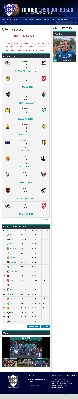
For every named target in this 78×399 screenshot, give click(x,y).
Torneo (4, 23)
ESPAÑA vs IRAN (26, 166)
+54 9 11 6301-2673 (33, 385)
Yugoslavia (13, 285)
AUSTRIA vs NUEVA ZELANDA (26, 198)
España (12, 307)
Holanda (12, 317)
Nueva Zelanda (14, 271)
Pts (47, 231)
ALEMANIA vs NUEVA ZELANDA (25, 70)
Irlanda (12, 244)
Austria (12, 276)
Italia (11, 289)
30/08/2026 (25, 61)
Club (8, 231)
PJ (22, 231)
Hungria (12, 303)
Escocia (12, 257)
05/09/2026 (25, 93)
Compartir (45, 326)
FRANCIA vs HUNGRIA (25, 134)
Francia (12, 253)
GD (43, 231)
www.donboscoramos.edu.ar (59, 379)
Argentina (13, 248)
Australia (13, 262)
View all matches (45, 219)
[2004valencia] (40, 362)
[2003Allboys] (9, 362)
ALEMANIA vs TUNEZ (25, 214)
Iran (11, 312)
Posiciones (38, 19)
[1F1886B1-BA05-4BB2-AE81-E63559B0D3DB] (24, 362)
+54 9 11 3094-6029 (33, 387)
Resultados (17, 19)
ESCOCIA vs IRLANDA (25, 118)
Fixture (54, 19)
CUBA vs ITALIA (25, 150)
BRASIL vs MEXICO (25, 182)
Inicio (3, 19)
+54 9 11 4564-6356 (33, 389)
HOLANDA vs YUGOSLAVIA (25, 102)
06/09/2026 (25, 188)
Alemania (13, 321)
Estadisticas (46, 19)
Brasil (12, 294)
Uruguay (12, 298)
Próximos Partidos (27, 19)
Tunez (12, 280)
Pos (4, 231)
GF (36, 231)
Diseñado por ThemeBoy (69, 395)
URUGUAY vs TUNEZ (26, 86)
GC (40, 231)
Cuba (11, 239)
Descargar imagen (33, 326)
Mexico (12, 235)
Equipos (9, 19)
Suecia (12, 267)
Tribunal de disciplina (64, 19)
